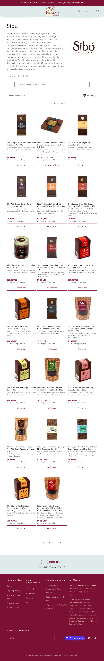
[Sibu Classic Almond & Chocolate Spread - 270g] (21, 247)
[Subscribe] (51, 638)
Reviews (29, 598)
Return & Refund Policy (13, 597)
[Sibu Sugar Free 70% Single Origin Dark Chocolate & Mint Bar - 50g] (82, 429)
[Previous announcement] (5, 3)
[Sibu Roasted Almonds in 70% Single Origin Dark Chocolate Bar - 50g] (52, 247)
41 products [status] (59, 103)
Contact (10, 586)
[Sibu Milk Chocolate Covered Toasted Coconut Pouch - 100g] (52, 370)
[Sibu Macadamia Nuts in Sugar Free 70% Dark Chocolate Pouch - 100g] (21, 429)
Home (9, 76)
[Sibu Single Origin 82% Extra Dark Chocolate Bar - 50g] (21, 125)
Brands (17, 76)
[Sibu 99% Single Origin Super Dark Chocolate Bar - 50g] (52, 309)
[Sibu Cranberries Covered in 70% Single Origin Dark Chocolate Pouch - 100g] (82, 309)
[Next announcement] (99, 3)
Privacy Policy (13, 607)
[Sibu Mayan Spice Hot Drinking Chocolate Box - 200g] (82, 247)
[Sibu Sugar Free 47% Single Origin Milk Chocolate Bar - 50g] (52, 429)
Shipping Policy (13, 590)
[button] (5, 11)
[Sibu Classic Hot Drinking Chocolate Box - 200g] (21, 488)
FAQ (27, 602)
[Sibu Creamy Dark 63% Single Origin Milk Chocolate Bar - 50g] (82, 186)
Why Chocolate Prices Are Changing (56, 606)
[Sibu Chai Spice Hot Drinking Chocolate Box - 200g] (82, 370)
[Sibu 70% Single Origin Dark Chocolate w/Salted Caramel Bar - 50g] (52, 186)
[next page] (60, 542)
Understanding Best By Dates (55, 598)
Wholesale (30, 593)
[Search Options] (87, 84)
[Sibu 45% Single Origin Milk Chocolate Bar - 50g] (82, 125)
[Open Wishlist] (91, 11)
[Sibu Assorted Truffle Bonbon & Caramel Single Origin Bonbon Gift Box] (52, 125)
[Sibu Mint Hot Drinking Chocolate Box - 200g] (21, 370)
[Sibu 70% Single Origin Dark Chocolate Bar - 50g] (21, 186)
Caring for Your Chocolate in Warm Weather (54, 589)
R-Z (22, 76)
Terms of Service (14, 603)
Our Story (30, 588)
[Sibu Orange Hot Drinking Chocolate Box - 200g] (21, 309)
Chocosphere (36, 655)
